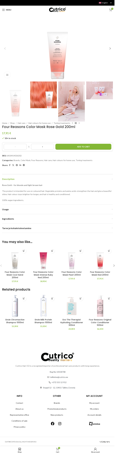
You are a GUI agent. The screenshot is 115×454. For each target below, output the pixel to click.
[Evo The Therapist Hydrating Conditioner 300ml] (72, 306)
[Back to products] (75, 123)
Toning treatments (62, 123)
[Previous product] (72, 123)
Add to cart (83, 147)
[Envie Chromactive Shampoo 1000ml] (15, 306)
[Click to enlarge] (7, 75)
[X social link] (13, 165)
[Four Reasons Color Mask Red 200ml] (100, 258)
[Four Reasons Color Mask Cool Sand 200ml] (15, 258)
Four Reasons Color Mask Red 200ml (100, 273)
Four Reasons (37, 160)
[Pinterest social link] (17, 165)
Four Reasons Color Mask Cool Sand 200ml (15, 275)
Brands (17, 160)
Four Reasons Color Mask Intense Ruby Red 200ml (43, 275)
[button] (5, 48)
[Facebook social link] (9, 165)
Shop (12, 123)
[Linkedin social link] (20, 165)
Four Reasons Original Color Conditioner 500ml (100, 322)
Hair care (21, 123)
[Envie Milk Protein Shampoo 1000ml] (43, 306)
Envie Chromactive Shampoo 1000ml (14, 321)
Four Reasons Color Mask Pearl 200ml (72, 273)
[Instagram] (59, 423)
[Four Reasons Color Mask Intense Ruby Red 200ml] (43, 258)
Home (4, 123)
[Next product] (79, 123)
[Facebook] (52, 423)
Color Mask (25, 160)
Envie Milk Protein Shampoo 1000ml (43, 321)
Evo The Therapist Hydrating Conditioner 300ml (71, 322)
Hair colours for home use (39, 123)
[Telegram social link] (24, 165)
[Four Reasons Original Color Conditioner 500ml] (100, 306)
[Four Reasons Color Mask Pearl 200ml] (72, 258)
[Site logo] (57, 9)
